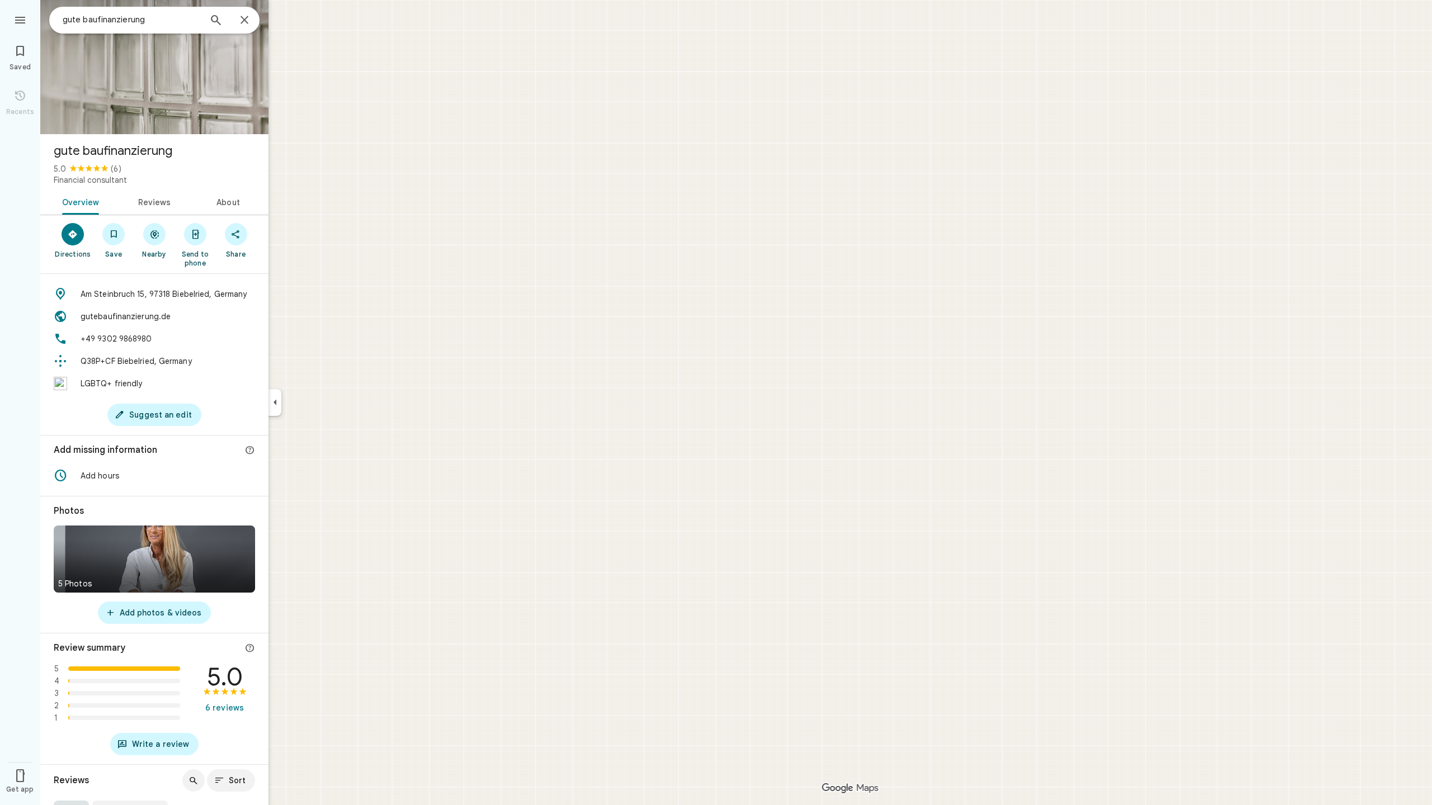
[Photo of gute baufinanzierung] (154, 67)
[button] (154, 476)
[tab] (78, 201)
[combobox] (131, 19)
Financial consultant (90, 180)
